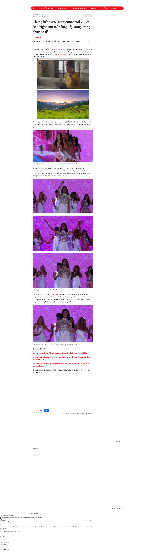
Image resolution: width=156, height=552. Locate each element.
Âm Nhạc (41, 526)
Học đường (65, 526)
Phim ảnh (104, 8)
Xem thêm (35, 455)
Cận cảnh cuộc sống (79, 8)
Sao (34, 8)
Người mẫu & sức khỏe (57, 526)
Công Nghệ (81, 526)
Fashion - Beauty (63, 8)
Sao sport (114, 8)
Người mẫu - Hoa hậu (46, 8)
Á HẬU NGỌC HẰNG (78, 413)
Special (85, 526)
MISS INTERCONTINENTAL (87, 413)
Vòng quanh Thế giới (34, 526)
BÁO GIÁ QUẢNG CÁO (117, 508)
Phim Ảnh (45, 526)
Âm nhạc (93, 8)
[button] (88, 15)
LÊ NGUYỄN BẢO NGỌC (69, 413)
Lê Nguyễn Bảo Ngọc (59, 54)
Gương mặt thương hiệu (73, 526)
